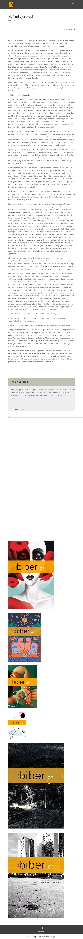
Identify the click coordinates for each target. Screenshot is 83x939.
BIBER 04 (11, 21)
